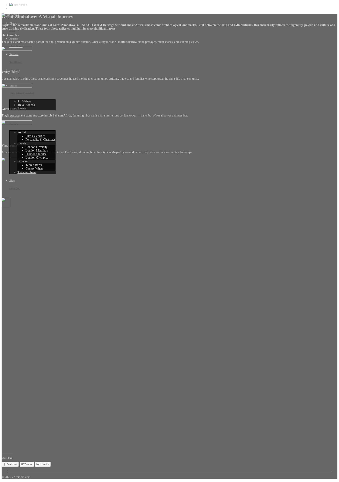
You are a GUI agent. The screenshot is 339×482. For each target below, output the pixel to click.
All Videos (24, 101)
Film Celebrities (35, 136)
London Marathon (37, 150)
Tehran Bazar (34, 165)
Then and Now (26, 172)
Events (21, 108)
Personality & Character (40, 139)
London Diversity (36, 147)
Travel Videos (26, 105)
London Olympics (37, 157)
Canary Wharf (34, 168)
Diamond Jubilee (36, 154)
